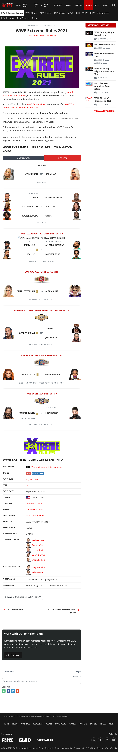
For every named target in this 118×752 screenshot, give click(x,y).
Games (68, 5)
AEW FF (46, 5)
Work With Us (111, 748)
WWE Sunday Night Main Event (104, 33)
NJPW (70, 13)
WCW (85, 13)
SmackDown (37, 473)
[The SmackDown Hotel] (7, 5)
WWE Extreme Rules (37, 104)
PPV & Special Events (12, 13)
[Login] (4, 691)
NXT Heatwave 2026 (104, 44)
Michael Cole (38, 540)
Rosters (78, 5)
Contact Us (67, 748)
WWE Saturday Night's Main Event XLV (104, 71)
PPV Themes (23, 18)
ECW (92, 13)
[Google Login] (17, 691)
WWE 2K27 (36, 5)
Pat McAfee (37, 545)
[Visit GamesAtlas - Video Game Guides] (45, 740)
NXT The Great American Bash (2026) (102, 86)
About (57, 748)
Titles (96, 5)
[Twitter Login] (13, 691)
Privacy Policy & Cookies (84, 748)
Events (88, 5)
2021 (28, 485)
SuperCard (57, 5)
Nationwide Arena (34, 509)
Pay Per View (32, 479)
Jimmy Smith (38, 550)
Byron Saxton (38, 559)
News (18, 5)
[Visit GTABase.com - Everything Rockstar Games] (25, 740)
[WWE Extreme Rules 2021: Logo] (41, 446)
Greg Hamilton (39, 567)
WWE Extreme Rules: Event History (24, 596)
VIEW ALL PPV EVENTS (104, 111)
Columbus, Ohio (34, 503)
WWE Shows (31, 13)
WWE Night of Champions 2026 (102, 99)
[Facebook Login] (8, 691)
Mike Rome (37, 572)
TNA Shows (59, 13)
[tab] (23, 158)
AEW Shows (45, 13)
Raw (29, 473)
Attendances (103, 13)
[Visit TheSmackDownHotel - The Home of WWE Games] (7, 740)
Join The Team (13, 655)
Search (100, 748)
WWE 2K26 (25, 5)
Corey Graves (38, 554)
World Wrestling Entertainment (46, 467)
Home (6, 724)
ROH (77, 13)
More (105, 5)
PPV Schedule (8, 18)
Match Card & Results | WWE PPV (41, 35)
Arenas (35, 18)
